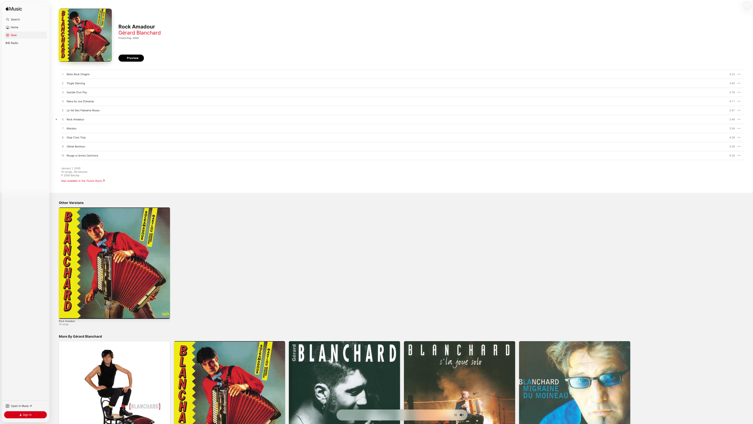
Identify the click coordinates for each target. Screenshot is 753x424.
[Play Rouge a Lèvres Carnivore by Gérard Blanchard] (63, 155)
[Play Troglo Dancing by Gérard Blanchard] (63, 83)
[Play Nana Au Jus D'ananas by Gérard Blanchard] (63, 101)
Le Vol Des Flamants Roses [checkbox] (83, 110)
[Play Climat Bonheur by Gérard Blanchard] (63, 146)
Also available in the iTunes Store (81, 180)
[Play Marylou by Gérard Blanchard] (63, 128)
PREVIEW (730, 74)
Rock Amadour (67, 209)
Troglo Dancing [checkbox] (76, 83)
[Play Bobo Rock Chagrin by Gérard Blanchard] (63, 74)
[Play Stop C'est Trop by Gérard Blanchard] (63, 137)
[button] (25, 19)
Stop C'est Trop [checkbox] (76, 137)
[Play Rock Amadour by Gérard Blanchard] (63, 119)
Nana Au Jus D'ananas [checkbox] (80, 101)
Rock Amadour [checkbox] (75, 119)
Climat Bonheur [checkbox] (76, 146)
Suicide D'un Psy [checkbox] (77, 92)
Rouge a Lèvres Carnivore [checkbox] (82, 155)
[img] (14, 9)
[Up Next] (455, 415)
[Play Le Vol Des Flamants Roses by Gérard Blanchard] (63, 110)
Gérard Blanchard (139, 33)
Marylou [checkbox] (71, 128)
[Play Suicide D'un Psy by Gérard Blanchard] (63, 92)
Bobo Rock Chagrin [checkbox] (78, 74)
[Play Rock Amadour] (64, 314)
